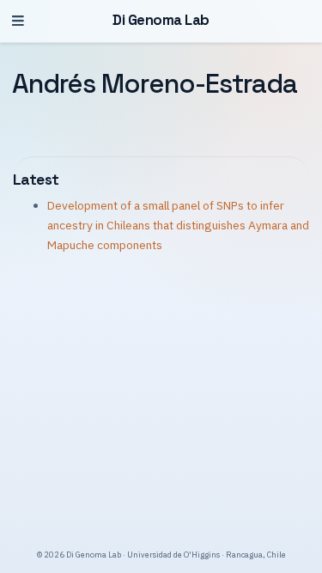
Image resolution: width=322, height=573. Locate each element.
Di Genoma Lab (161, 20)
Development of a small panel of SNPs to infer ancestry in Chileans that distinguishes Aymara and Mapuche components (178, 225)
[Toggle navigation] (18, 21)
